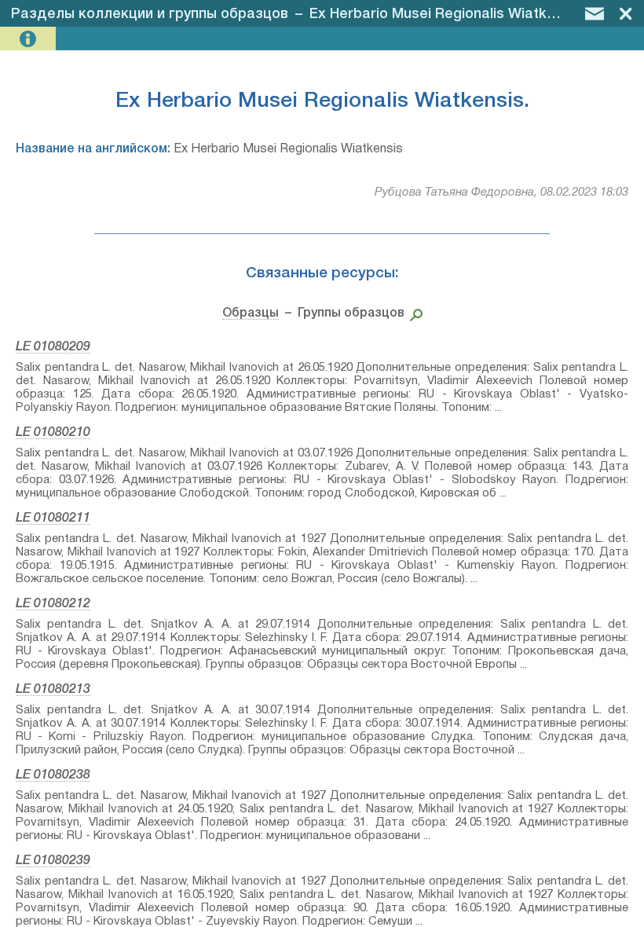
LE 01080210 (53, 432)
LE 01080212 (53, 604)
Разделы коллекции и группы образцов (149, 14)
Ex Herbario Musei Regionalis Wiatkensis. (447, 14)
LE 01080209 (53, 347)
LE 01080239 (53, 861)
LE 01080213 (53, 689)
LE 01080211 (53, 518)
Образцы (250, 313)
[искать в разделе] (413, 313)
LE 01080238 (53, 775)
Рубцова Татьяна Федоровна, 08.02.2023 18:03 (501, 192)
